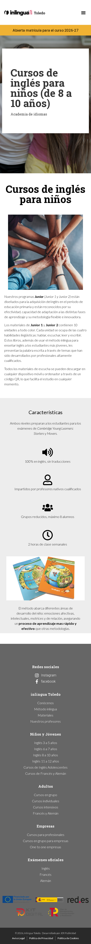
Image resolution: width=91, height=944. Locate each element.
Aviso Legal (18, 938)
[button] (83, 12)
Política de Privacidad (41, 938)
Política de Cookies (68, 938)
